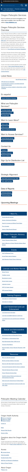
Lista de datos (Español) (7, 112)
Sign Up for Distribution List (8, 164)
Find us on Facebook (6, 418)
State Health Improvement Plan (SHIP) (10, 178)
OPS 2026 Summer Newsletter (7, 81)
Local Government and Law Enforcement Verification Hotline (13, 319)
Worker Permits (5, 272)
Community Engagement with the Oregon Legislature (13, 366)
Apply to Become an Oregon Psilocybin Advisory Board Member (14, 244)
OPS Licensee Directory (7, 141)
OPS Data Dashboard (6, 192)
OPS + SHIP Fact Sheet (7, 181)
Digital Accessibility (5, 455)
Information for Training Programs (9, 298)
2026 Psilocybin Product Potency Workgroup (11, 259)
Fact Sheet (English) (6, 110)
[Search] (22, 5)
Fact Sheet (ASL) (6, 115)
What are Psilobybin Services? (8, 129)
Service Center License (7, 281)
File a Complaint (5, 226)
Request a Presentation (7, 153)
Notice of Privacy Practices (6, 463)
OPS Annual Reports (6, 195)
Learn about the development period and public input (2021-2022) (13, 384)
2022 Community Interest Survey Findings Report (12, 380)
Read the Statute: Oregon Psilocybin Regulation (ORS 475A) (13, 348)
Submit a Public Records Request (9, 229)
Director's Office (4, 433)
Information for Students (7, 301)
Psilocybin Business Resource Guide (10, 370)
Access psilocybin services (7, 217)
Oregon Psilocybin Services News (9, 373)
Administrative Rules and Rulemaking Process (12, 335)
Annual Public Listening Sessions (9, 256)
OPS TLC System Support (7, 287)
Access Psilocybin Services (7, 138)
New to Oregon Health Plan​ (16, 444)
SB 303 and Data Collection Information (10, 360)
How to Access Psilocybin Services (15, 66)
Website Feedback (6, 420)
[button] (1, 2)
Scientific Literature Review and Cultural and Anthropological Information (11, 376)
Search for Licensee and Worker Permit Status (12, 223)
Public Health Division (8, 9)
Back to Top (4, 469)
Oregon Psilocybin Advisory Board (9, 240)
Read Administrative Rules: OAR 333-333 (11, 341)
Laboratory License (6, 284)
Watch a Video (5, 124)
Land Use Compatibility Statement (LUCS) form (12, 315)
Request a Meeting (6, 155)
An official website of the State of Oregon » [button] (11, 1)
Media (2, 427)
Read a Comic (5, 126)
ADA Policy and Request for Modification (9, 460)
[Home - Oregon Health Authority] (1, 9)
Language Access (6, 452)
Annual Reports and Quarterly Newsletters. (17, 49)
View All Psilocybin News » (21, 79)
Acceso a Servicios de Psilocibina (9, 98)
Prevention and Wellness (20, 9)
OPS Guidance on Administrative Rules (10, 338)
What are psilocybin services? (8, 357)
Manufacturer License (6, 278)
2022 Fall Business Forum (7, 253)
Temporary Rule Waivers (7, 344)
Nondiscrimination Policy (6, 457)
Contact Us (4, 150)
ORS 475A (3, 40)
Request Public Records (6, 430)
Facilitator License (6, 275)
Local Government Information (8, 312)
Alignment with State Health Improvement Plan (12, 363)
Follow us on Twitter (6, 419)
